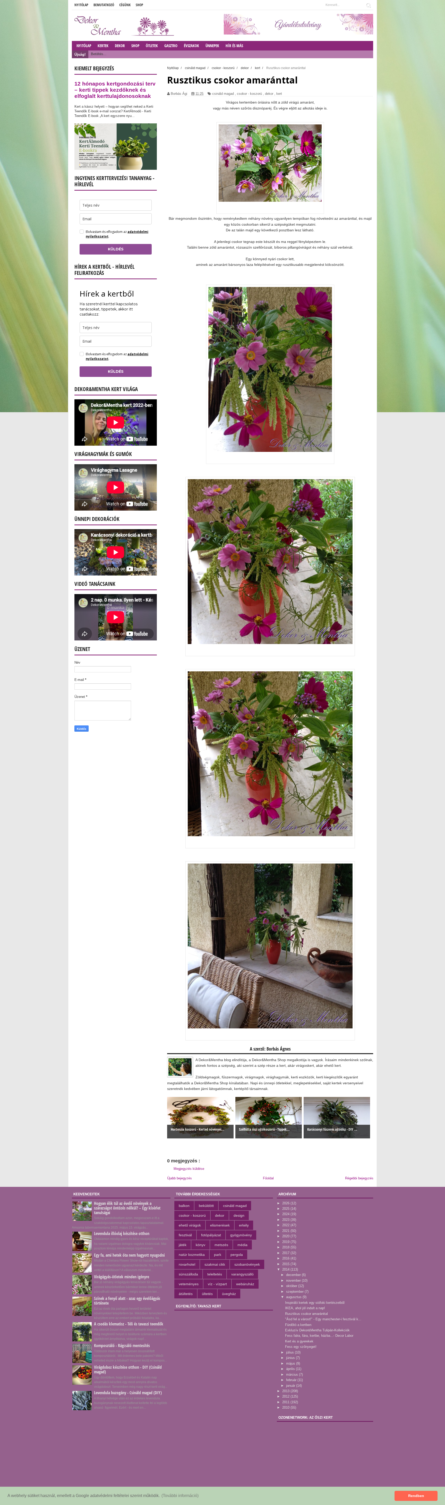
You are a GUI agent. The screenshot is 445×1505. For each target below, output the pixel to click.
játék (182, 1245)
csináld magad (223, 94)
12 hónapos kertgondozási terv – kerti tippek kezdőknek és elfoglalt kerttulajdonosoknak (115, 90)
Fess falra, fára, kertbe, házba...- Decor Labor (319, 1336)
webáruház (245, 1284)
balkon (184, 1206)
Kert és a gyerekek (299, 1341)
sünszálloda (188, 1274)
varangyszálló (242, 1274)
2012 (286, 1396)
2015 (286, 1264)
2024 (286, 1214)
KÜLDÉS (116, 249)
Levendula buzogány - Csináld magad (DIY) (128, 1393)
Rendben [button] (416, 1496)
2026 (286, 1203)
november (294, 1280)
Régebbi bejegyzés (359, 1178)
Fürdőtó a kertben (298, 1325)
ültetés (207, 1294)
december (294, 1275)
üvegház (229, 1294)
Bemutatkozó (103, 4)
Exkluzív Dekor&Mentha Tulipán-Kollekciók (317, 1330)
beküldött (206, 1206)
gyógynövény (241, 1235)
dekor (269, 94)
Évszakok (191, 45)
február (291, 1380)
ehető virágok (190, 1225)
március (292, 1374)
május (291, 1363)
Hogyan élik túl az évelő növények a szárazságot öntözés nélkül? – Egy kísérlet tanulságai (127, 1207)
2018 (286, 1247)
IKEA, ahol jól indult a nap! (305, 1308)
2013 (286, 1391)
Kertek (103, 45)
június (291, 1358)
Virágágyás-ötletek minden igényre (121, 1277)
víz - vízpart (217, 1284)
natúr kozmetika (192, 1255)
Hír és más (234, 45)
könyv (200, 1245)
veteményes (189, 1284)
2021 (286, 1231)
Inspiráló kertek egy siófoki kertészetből (315, 1303)
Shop (139, 4)
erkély (244, 1225)
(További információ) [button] (180, 1495)
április (291, 1369)
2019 (286, 1242)
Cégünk (125, 4)
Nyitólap (81, 4)
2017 (286, 1253)
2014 (286, 1269)
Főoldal (268, 1178)
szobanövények (247, 1264)
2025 (286, 1209)
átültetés (186, 1294)
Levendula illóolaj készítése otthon (121, 1233)
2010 (286, 1407)
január (291, 1386)
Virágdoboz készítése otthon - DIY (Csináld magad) (128, 1369)
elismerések (220, 1225)
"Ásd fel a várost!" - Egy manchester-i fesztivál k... (323, 1319)
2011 (286, 1402)
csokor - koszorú (249, 94)
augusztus (294, 1297)
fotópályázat (211, 1235)
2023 (286, 1220)
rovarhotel (187, 1264)
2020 (286, 1236)
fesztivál (185, 1235)
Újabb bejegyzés (179, 1178)
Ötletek (152, 45)
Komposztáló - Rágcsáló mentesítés (122, 1345)
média (242, 1245)
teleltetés (214, 1274)
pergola (236, 1255)
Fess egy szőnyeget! (300, 1347)
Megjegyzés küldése (189, 1169)
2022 (286, 1225)
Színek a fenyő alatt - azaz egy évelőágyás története (127, 1301)
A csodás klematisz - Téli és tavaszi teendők (128, 1324)
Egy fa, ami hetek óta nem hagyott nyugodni (129, 1255)
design (239, 1215)
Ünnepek (212, 45)
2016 (286, 1258)
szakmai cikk (214, 1264)
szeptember (295, 1291)
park (217, 1255)
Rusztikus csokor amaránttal (306, 1314)
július (290, 1352)
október (292, 1286)
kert (279, 94)
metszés (221, 1245)
